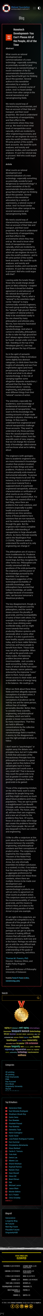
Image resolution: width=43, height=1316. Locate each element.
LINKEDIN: (8, 1271)
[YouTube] (26, 1306)
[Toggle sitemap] (34, 8)
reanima (37, 1047)
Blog (21, 18)
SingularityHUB (11, 1232)
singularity (36, 1050)
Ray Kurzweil (10, 1082)
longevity (15, 1046)
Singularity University (13, 1086)
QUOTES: (25, 1295)
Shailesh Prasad (15, 1123)
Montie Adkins (14, 1192)
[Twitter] (17, 1306)
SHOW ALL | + (8, 1200)
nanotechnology (11, 981)
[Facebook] (12, 1306)
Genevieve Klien (15, 1108)
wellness (22, 1055)
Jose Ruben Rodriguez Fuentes (21, 1139)
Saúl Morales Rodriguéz (18, 1111)
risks (32, 1049)
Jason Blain (13, 1188)
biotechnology (35, 1031)
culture (35, 1034)
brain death (19, 1034)
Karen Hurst (13, 1136)
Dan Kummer (14, 1142)
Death (39, 1034)
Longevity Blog (11, 1221)
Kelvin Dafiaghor (15, 1133)
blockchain (13, 1034)
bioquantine (7, 1031)
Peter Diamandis (12, 1077)
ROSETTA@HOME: (13, 1290)
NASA (22, 1047)
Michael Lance (15, 1185)
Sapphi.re (38, 1303)
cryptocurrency (30, 1034)
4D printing (9, 1074)
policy (18, 981)
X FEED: (8, 1276)
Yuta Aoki (13, 1154)
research (29, 1050)
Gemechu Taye (15, 1130)
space (7, 1052)
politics (32, 1047)
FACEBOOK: (6, 1266)
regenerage (10, 1049)
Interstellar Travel (11, 1044)
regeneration (20, 1049)
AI (11, 1028)
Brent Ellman (14, 1179)
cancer (24, 1034)
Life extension (31, 1043)
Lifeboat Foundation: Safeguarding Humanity (16, 8)
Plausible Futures (12, 1230)
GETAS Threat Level (21, 1257)
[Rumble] (31, 1306)
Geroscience (10, 1218)
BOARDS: (25, 1279)
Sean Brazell (14, 1173)
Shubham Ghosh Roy (17, 1114)
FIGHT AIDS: (9, 1283)
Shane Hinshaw (15, 1164)
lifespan (7, 1046)
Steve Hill (12, 1176)
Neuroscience (27, 1047)
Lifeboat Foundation (16, 1303)
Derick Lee (13, 1157)
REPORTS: (26, 1283)
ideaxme (24, 1041)
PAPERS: (25, 1290)
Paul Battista (14, 1127)
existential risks (8, 1037)
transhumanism (33, 1052)
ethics (27, 978)
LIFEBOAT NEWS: (28, 1266)
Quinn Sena (13, 1117)
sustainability (13, 1052)
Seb (10, 1182)
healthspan (12, 1040)
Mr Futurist (9, 1224)
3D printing (9, 1072)
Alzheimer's (15, 1028)
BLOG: (24, 1276)
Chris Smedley (14, 1198)
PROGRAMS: (26, 1286)
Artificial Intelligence (34, 1028)
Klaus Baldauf (14, 1148)
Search (38, 998)
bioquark (16, 1031)
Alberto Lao (13, 1161)
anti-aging (24, 1028)
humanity (19, 1040)
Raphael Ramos (15, 1167)
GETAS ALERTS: (27, 1271)
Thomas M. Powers (17, 978)
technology (22, 1052)
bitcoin (6, 1034)
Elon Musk (9, 1084)
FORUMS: (15, 1295)
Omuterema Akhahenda (18, 1145)
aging (7, 1028)
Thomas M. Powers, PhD (17, 958)
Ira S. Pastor (14, 1195)
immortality (32, 1040)
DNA (7, 1079)
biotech (25, 1031)
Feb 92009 (9, 37)
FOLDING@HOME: (7, 1286)
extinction (16, 1037)
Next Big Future (11, 1227)
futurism (26, 1037)
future (21, 1037)
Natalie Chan (14, 1170)
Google (30, 1037)
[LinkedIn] (22, 1306)
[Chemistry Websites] (21, 1012)
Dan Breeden (14, 1120)
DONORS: (14, 1279)
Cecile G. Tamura (16, 1151)
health (36, 1037)
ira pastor (20, 1043)
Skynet (8, 1089)
